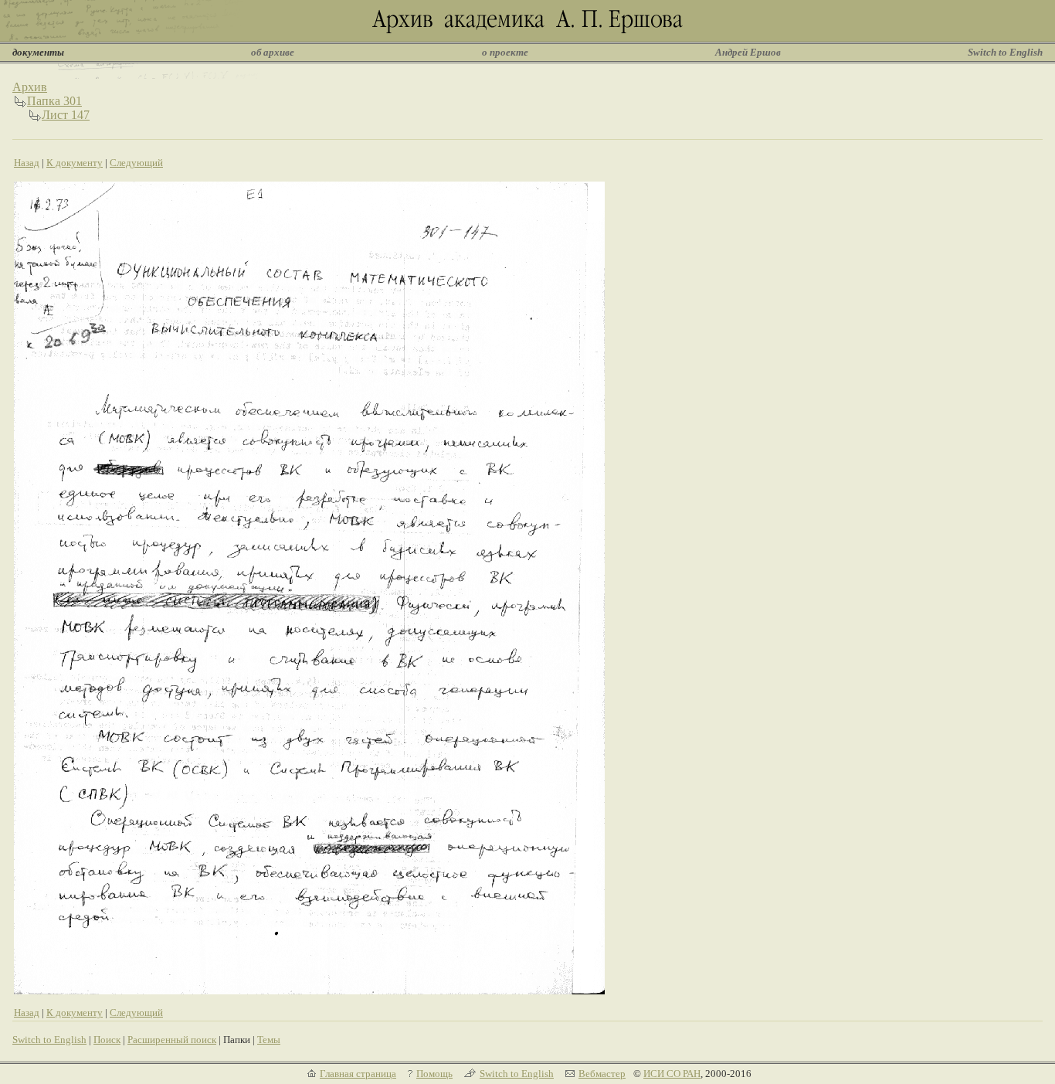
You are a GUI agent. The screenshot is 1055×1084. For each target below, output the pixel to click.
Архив (29, 86)
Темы (268, 1039)
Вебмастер (602, 1073)
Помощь (434, 1073)
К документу (74, 162)
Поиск (106, 1039)
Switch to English (1005, 52)
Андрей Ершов (748, 52)
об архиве (272, 52)
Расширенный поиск (171, 1039)
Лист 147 (66, 114)
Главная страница (358, 1073)
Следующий (136, 162)
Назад (26, 162)
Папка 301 (54, 100)
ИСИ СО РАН (672, 1073)
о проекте (505, 52)
